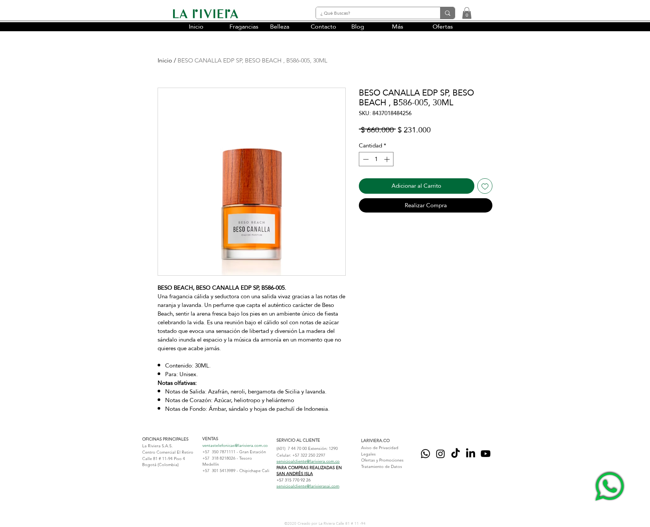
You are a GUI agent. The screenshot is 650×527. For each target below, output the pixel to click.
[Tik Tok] (455, 453)
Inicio (165, 60)
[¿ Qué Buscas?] (447, 13)
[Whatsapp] (425, 453)
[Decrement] (365, 159)
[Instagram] (440, 453)
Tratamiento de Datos (381, 466)
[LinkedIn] (470, 453)
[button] (467, 13)
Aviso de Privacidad (379, 447)
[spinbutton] (376, 159)
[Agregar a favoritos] (485, 186)
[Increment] (388, 159)
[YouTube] (485, 453)
